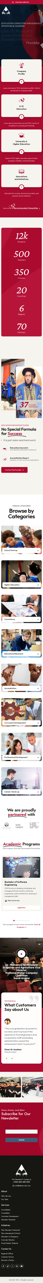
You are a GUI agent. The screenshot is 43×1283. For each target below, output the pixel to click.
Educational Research (13, 654)
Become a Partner (7, 1260)
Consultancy (9, 619)
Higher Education (11, 585)
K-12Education (22, 107)
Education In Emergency (9, 1236)
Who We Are (6, 1196)
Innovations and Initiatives (21, 177)
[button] (14, 920)
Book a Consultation (13, 45)
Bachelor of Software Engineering (16, 883)
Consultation (5, 1213)
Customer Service (7, 1257)
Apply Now (21, 908)
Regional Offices (7, 1253)
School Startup (10, 550)
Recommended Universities (26, 208)
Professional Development (16, 757)
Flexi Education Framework (10, 1230)
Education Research (8, 1219)
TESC (17, 1280)
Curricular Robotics (8, 1240)
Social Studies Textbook (9, 1243)
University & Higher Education (21, 142)
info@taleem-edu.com (22, 1186)
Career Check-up (11, 792)
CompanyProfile (21, 72)
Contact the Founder (13, 470)
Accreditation (10, 688)
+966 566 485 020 (22, 2)
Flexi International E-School (10, 1233)
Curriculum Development (15, 723)
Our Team (4, 1199)
